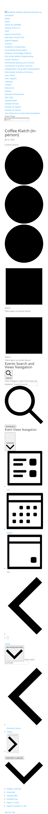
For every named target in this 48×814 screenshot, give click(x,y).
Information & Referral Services (19, 72)
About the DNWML (13, 24)
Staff (7, 31)
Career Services (12, 59)
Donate (8, 91)
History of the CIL (12, 28)
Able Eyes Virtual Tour (14, 37)
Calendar (9, 81)
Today (7, 644)
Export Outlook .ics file (17, 806)
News (7, 21)
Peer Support (11, 78)
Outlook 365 (12, 795)
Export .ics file (13, 802)
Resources (9, 88)
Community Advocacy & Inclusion (19, 62)
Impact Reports (11, 40)
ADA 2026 (9, 97)
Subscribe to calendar (14, 758)
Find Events (10, 426)
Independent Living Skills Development (22, 69)
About (7, 18)
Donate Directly (12, 103)
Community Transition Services (19, 66)
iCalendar (11, 792)
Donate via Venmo (13, 110)
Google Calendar (14, 788)
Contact (8, 84)
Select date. (30, 659)
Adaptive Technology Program (18, 53)
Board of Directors (13, 34)
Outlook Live (12, 799)
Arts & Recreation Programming (19, 56)
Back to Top (10, 812)
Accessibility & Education (16, 50)
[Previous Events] (25, 634)
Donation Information (14, 94)
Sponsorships (11, 100)
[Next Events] (8, 637)
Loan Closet (10, 75)
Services (8, 43)
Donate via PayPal (13, 107)
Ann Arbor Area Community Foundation (22, 113)
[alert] (24, 288)
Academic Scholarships (15, 47)
